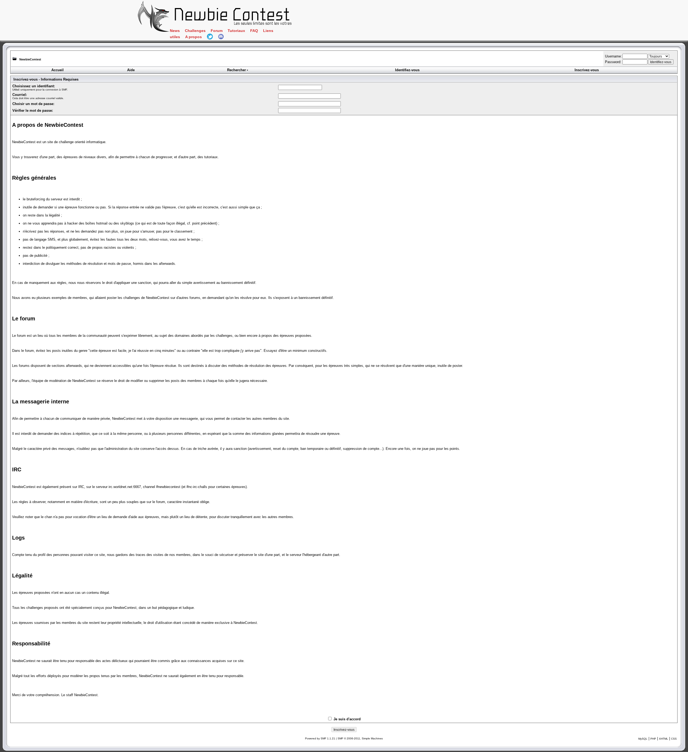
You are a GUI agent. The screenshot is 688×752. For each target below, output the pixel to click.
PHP (653, 738)
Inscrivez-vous (587, 70)
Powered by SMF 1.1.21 (320, 738)
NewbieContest (30, 59)
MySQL (642, 738)
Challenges (195, 31)
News (175, 31)
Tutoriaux (236, 31)
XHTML (663, 738)
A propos (193, 37)
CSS (674, 738)
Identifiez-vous (407, 70)
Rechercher (236, 70)
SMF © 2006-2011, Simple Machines (360, 738)
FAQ (254, 31)
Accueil (57, 70)
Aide (131, 70)
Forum (217, 31)
